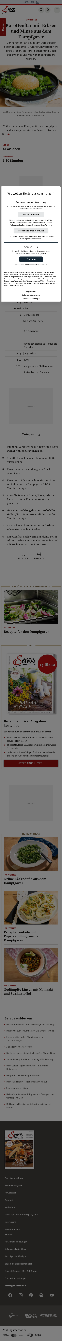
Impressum (31, 291)
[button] (31, 259)
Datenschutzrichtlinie (31, 295)
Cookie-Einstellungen (31, 298)
